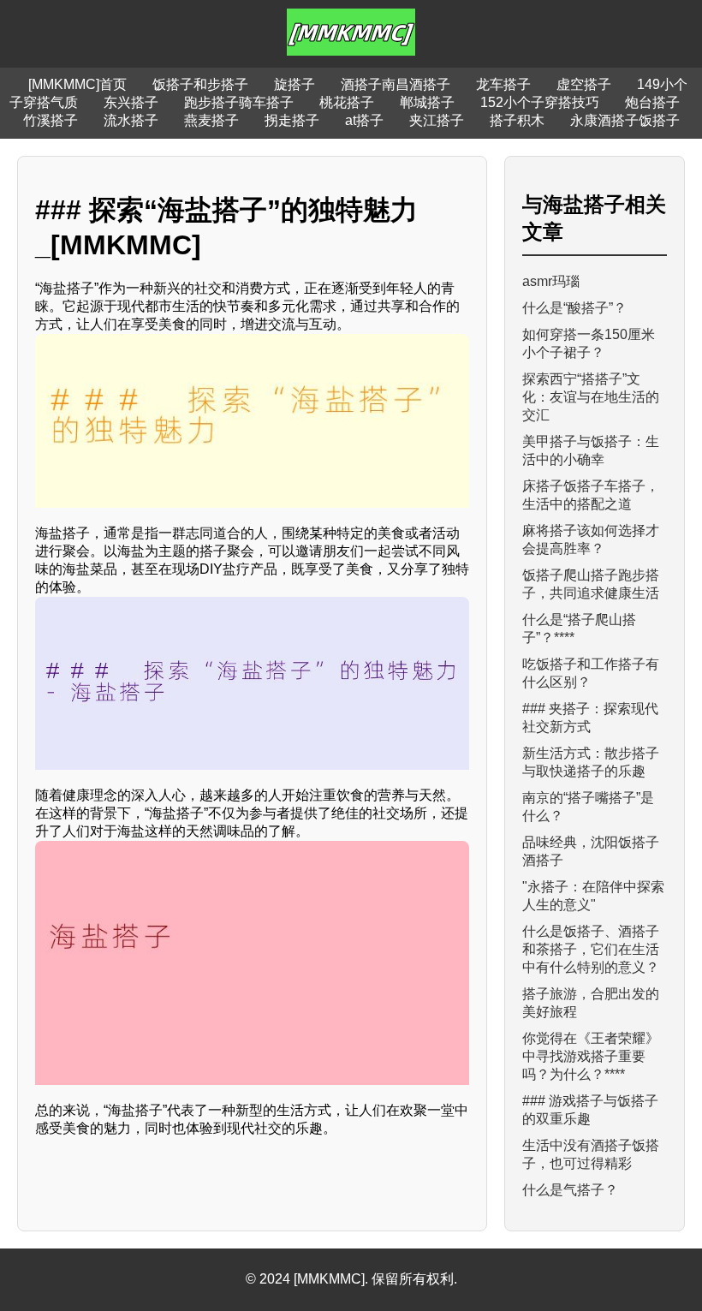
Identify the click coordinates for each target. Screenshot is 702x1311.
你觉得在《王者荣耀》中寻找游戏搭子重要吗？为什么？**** (590, 1056)
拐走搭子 (292, 120)
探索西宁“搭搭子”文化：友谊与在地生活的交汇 (590, 397)
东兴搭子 (131, 102)
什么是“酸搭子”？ (574, 308)
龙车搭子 (503, 84)
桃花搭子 (346, 102)
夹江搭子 (436, 120)
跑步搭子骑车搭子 (239, 102)
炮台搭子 (652, 102)
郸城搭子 (427, 102)
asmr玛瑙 (551, 281)
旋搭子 (294, 84)
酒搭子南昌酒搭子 (395, 84)
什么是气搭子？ (570, 1190)
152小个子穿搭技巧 (539, 102)
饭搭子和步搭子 (200, 84)
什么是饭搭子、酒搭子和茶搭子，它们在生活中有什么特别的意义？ (590, 949)
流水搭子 (131, 120)
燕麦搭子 (211, 120)
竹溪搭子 (50, 120)
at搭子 (364, 120)
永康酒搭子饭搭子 (625, 120)
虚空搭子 (583, 84)
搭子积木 (517, 120)
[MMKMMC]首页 (77, 84)
